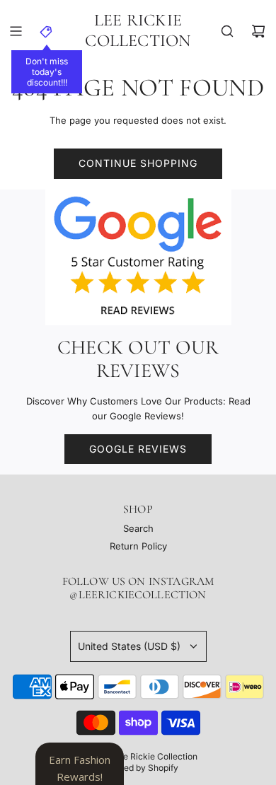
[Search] (227, 31)
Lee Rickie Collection (137, 31)
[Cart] (258, 31)
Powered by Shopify (138, 767)
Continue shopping (138, 163)
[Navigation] (15, 31)
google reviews (138, 449)
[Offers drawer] (46, 31)
